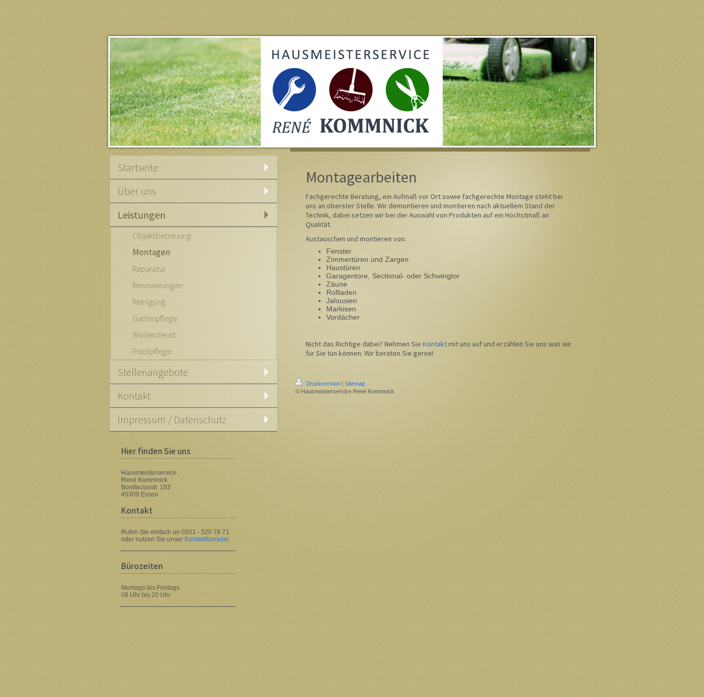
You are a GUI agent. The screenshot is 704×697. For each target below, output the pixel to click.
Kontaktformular (206, 539)
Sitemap (355, 383)
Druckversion (323, 383)
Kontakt (435, 343)
